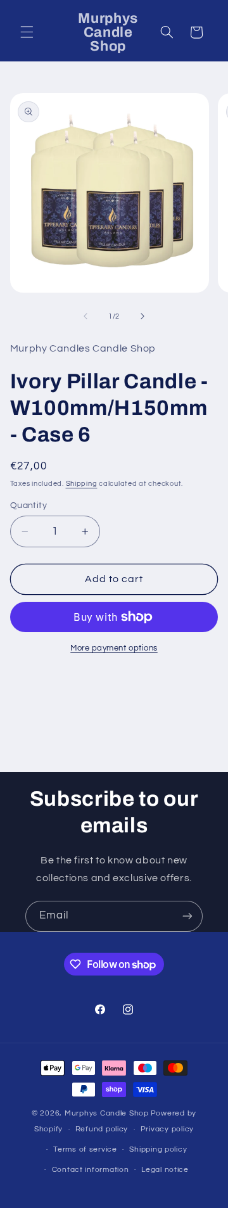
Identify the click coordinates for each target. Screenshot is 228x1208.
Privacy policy (167, 1129)
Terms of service (85, 1149)
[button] (26, 32)
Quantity (28, 505)
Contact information (90, 1169)
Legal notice (165, 1169)
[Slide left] (85, 316)
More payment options (114, 648)
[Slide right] (142, 316)
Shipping (82, 483)
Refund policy (102, 1129)
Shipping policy (158, 1149)
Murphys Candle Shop (107, 1113)
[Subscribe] (187, 916)
